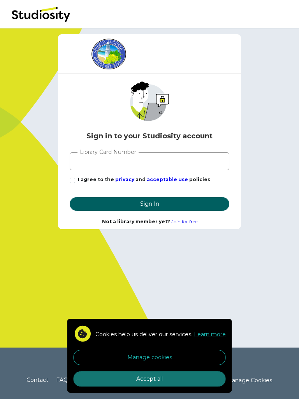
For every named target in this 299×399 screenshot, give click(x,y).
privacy (124, 179)
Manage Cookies (249, 380)
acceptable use (167, 179)
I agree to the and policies (144, 179)
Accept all (149, 378)
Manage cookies (149, 357)
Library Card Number (108, 151)
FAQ (62, 379)
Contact (37, 379)
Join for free (184, 221)
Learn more (210, 334)
